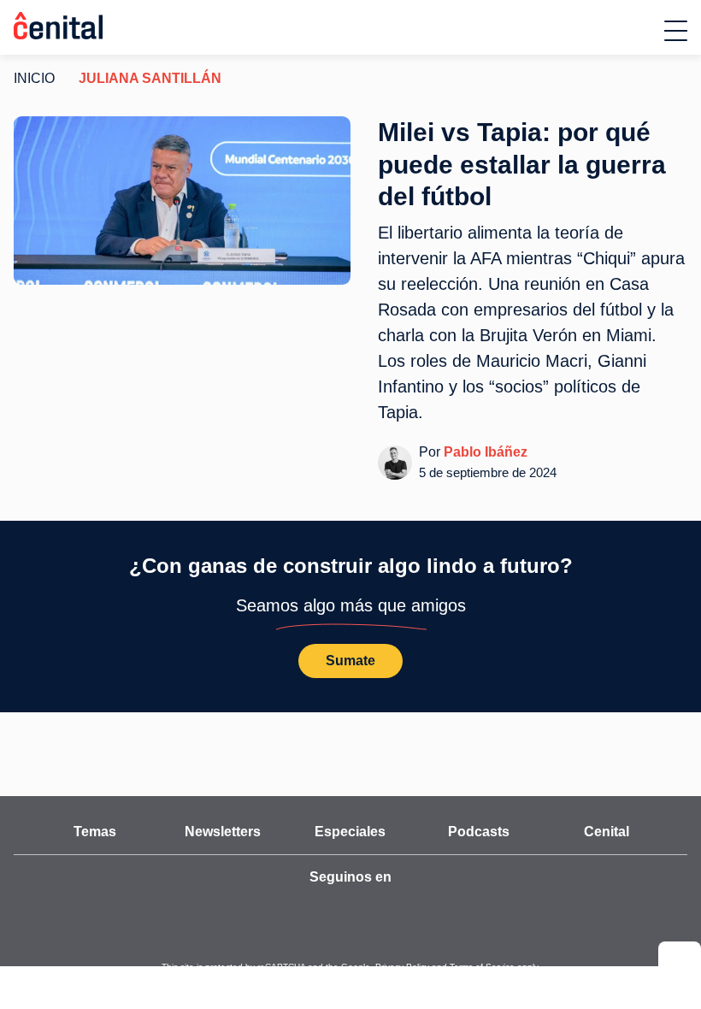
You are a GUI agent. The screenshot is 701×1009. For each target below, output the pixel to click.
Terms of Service (456, 941)
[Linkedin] (444, 883)
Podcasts (478, 806)
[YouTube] (256, 883)
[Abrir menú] (675, 31)
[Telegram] (407, 883)
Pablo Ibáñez (480, 426)
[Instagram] (332, 883)
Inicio (32, 78)
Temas (94, 806)
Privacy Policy (391, 941)
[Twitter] (294, 883)
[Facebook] (369, 883)
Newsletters (222, 806)
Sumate (350, 635)
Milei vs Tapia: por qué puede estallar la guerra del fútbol (522, 164)
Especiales (350, 806)
